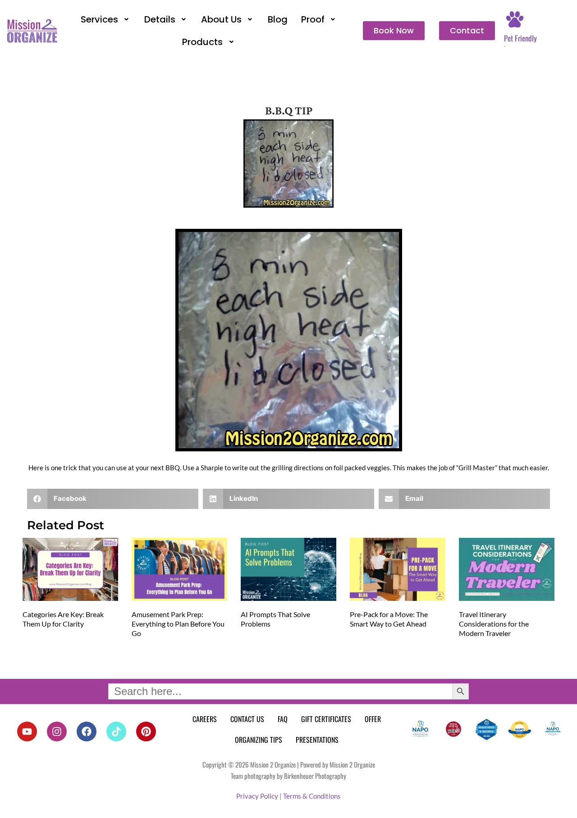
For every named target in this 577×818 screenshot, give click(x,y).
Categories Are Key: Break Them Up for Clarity (63, 619)
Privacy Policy (257, 796)
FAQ (283, 718)
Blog (278, 19)
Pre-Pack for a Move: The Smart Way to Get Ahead (389, 619)
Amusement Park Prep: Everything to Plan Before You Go (178, 623)
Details (159, 19)
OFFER (373, 718)
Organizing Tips (258, 739)
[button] (105, 19)
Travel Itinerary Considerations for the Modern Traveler (494, 623)
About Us (221, 19)
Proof (313, 19)
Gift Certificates (326, 718)
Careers (204, 718)
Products (202, 42)
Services (99, 19)
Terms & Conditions (312, 796)
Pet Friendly (520, 38)
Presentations (317, 739)
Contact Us (247, 718)
